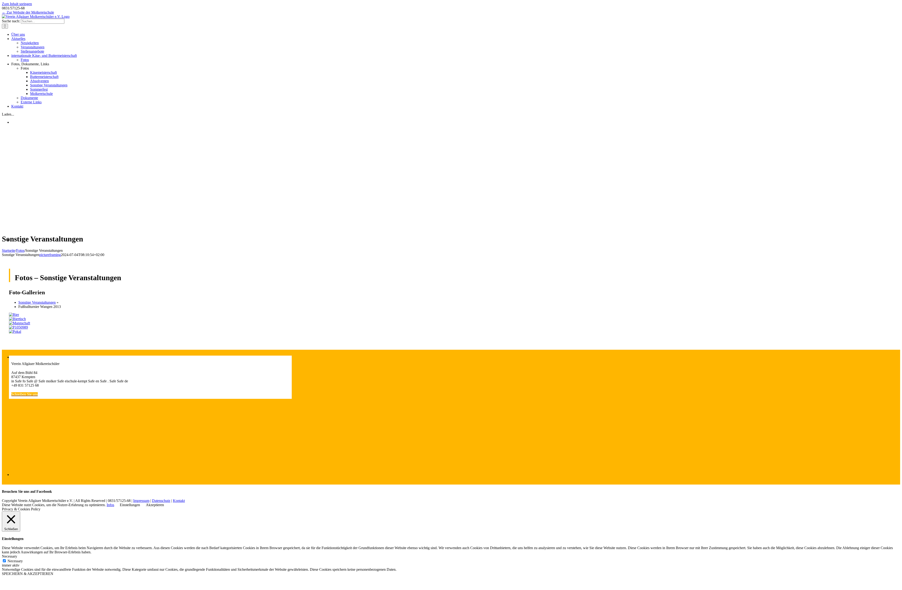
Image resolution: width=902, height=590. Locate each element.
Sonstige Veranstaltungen (37, 302)
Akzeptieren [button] (155, 505)
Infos (110, 505)
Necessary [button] (9, 556)
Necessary (15, 561)
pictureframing (50, 255)
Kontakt (179, 501)
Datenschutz (161, 501)
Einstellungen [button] (130, 505)
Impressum (141, 501)
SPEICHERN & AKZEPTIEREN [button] (27, 574)
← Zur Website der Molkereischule (28, 12)
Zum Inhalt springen (17, 4)
